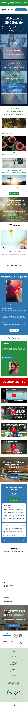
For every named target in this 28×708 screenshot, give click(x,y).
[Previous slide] (4, 248)
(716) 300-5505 (14, 698)
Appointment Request (14, 671)
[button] (12, 9)
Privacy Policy (14, 675)
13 (21, 265)
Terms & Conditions (14, 674)
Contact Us (14, 672)
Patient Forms (14, 656)
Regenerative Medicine (14, 664)
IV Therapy (14, 665)
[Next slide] (24, 248)
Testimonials (14, 655)
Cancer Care (14, 663)
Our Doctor (14, 653)
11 (19, 265)
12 (20, 265)
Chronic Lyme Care (14, 662)
